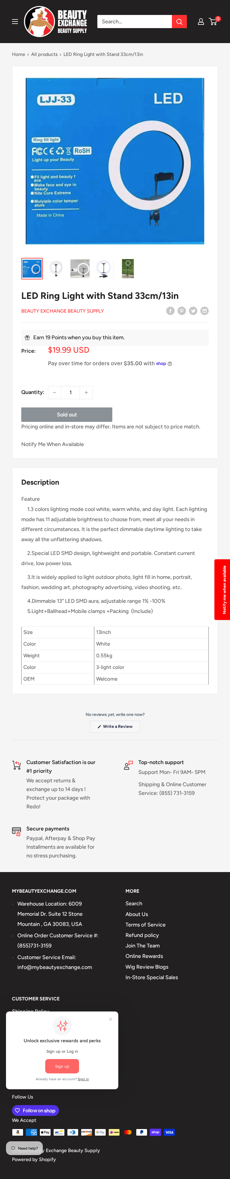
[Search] (179, 21)
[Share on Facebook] (170, 310)
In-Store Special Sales (151, 977)
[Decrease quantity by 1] (54, 392)
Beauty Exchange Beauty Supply (62, 311)
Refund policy (142, 935)
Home (18, 54)
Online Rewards (144, 956)
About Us (136, 914)
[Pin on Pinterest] (182, 310)
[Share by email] (204, 310)
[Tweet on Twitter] (193, 310)
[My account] (201, 21)
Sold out (67, 414)
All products (44, 54)
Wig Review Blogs (146, 967)
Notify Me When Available (52, 444)
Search (133, 903)
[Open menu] (15, 21)
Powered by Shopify (34, 1159)
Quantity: (32, 392)
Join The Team (142, 945)
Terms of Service (145, 924)
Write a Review (121, 728)
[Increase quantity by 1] (86, 392)
